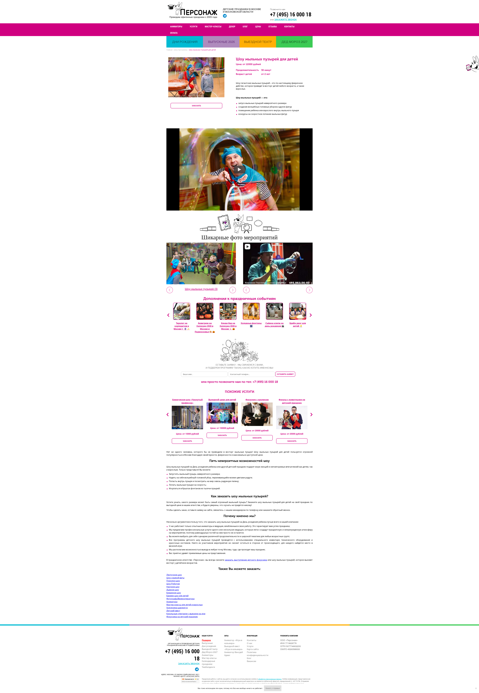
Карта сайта (253, 649)
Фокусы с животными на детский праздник (292, 401)
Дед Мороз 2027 (210, 652)
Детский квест (173, 610)
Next (232, 290)
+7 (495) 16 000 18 (290, 14)
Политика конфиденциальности (257, 654)
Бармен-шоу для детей (177, 595)
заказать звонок (189, 663)
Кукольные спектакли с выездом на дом (185, 613)
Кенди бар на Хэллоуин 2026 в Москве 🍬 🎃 (228, 326)
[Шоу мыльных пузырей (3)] (201, 283)
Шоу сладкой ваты (175, 577)
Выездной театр (210, 649)
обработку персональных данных (270, 679)
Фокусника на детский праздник (182, 616)
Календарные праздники (208, 662)
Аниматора (171, 601)
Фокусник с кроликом (257, 399)
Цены (258, 26)
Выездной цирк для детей (222, 399)
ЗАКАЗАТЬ (196, 105)
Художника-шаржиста (177, 607)
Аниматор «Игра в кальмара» (233, 642)
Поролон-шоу (173, 580)
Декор (232, 26)
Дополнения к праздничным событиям (239, 298)
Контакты (289, 26)
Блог (245, 26)
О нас (249, 643)
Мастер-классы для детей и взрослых (184, 604)
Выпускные (207, 643)
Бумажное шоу (173, 592)
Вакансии (251, 661)
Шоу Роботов (173, 583)
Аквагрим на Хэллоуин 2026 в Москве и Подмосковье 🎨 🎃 (205, 327)
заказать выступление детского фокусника (246, 559)
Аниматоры (176, 26)
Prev (169, 290)
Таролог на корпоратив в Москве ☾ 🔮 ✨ (182, 326)
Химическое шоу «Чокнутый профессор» (187, 401)
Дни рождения (209, 646)
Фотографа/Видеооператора (180, 598)
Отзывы (272, 26)
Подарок (206, 640)
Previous (168, 315)
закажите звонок (285, 19)
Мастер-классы (213, 26)
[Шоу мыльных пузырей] (278, 264)
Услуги (193, 26)
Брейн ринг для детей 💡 (298, 324)
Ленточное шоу (174, 574)
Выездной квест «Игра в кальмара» (233, 648)
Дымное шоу (172, 589)
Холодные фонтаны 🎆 (251, 324)
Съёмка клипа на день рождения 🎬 (274, 324)
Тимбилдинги (208, 667)
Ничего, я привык (273, 688)
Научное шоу (172, 586)
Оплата (174, 32)
